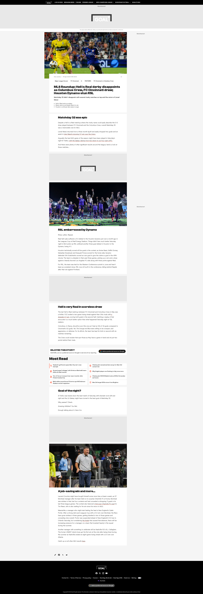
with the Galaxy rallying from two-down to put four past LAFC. (90, 141)
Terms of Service (75, 578)
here (83, 541)
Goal (72, 591)
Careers (95, 578)
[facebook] (96, 573)
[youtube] (106, 573)
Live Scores (59, 2)
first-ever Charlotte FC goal (105, 504)
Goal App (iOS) (117, 578)
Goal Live (127, 578)
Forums (78, 2)
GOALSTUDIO (136, 2)
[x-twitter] (100, 573)
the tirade (85, 520)
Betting (134, 578)
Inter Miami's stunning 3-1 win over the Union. (80, 134)
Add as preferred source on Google (113, 351)
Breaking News (69, 2)
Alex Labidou (57, 76)
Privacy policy (87, 578)
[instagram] (103, 573)
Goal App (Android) (105, 578)
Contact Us (65, 578)
